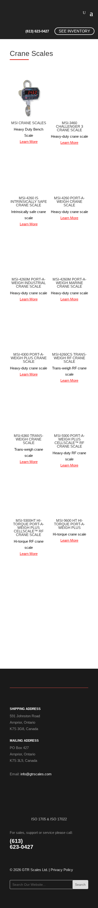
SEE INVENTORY (74, 31)
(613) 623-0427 (37, 31)
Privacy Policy (62, 870)
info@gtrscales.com (36, 774)
